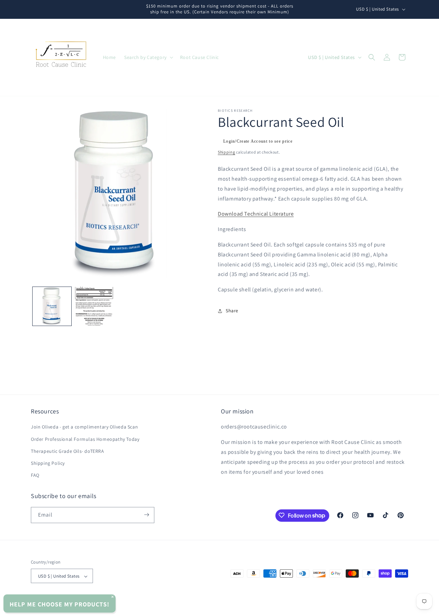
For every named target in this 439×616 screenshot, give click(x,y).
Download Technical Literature (256, 213)
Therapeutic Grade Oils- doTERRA (67, 451)
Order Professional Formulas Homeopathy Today (85, 439)
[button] (148, 57)
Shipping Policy (48, 463)
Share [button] (232, 310)
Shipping (226, 152)
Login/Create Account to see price (258, 141)
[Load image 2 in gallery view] (94, 306)
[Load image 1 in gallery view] (52, 306)
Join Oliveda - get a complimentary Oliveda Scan (84, 427)
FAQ (35, 475)
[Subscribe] (146, 515)
